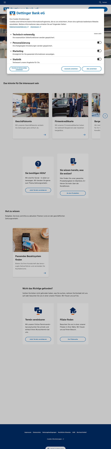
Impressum (34, 27)
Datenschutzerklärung (18, 27)
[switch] (99, 42)
